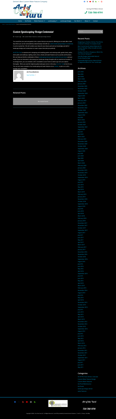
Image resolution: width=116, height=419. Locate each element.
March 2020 (81, 163)
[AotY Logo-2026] (28, 11)
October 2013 (82, 305)
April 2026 (81, 76)
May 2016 (80, 269)
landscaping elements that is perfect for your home (53, 57)
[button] (44, 21)
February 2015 (82, 288)
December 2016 (82, 252)
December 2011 (82, 350)
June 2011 (81, 365)
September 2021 (83, 127)
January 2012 (81, 348)
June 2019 (81, 185)
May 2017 (80, 240)
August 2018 (81, 206)
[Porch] (98, 1)
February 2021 (82, 139)
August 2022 (81, 115)
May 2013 (80, 314)
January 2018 (81, 221)
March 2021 (81, 136)
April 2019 (81, 189)
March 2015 (81, 285)
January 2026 (81, 84)
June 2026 (81, 72)
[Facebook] (84, 1)
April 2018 (81, 213)
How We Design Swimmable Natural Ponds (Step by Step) (88, 57)
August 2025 (81, 96)
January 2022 (81, 122)
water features (82, 391)
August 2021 (81, 129)
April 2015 (81, 283)
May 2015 (80, 281)
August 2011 (81, 360)
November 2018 (82, 199)
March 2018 (81, 216)
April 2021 (81, 134)
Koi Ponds (81, 386)
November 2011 (82, 353)
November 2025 (82, 88)
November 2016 (82, 254)
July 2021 (80, 132)
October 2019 (82, 175)
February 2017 (82, 247)
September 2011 (83, 358)
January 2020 (81, 168)
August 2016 (81, 261)
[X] (87, 1)
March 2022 (81, 120)
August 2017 (81, 233)
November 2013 (82, 302)
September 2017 (83, 230)
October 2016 (82, 257)
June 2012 (81, 336)
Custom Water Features (30, 36)
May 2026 (80, 74)
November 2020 (82, 144)
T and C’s (79, 413)
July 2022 (80, 117)
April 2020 (81, 161)
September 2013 (83, 307)
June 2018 (81, 211)
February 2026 (82, 81)
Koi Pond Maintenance (84, 384)
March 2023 (81, 98)
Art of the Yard (60, 64)
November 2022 (82, 108)
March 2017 (81, 245)
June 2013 (81, 312)
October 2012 (82, 326)
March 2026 (81, 79)
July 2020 (80, 153)
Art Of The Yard (17, 52)
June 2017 (81, 237)
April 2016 (81, 271)
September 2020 (83, 148)
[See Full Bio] (35, 75)
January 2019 (81, 197)
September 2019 (83, 177)
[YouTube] (90, 1)
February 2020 (82, 165)
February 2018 (82, 218)
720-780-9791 (89, 408)
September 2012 (83, 329)
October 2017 (82, 228)
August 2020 (81, 151)
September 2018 (83, 204)
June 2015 (81, 278)
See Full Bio (30, 75)
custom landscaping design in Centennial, (61, 43)
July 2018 (80, 209)
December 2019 (82, 170)
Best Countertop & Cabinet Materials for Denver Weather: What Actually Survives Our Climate (90, 48)
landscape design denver (44, 36)
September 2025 (83, 93)
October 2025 (82, 91)
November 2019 (82, 173)
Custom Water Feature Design (87, 379)
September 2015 (83, 273)
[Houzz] (95, 1)
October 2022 (82, 110)
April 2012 (81, 341)
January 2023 (81, 103)
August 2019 (81, 180)
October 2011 (82, 355)
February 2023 (82, 100)
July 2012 (80, 333)
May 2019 (80, 187)
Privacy (83, 413)
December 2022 (82, 105)
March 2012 (81, 343)
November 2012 (82, 324)
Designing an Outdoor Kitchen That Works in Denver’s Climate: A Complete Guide (90, 43)
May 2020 (80, 158)
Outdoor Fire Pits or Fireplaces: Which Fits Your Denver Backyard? (90, 53)
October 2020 (82, 146)
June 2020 (81, 156)
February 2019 (82, 194)
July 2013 (80, 309)
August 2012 (81, 331)
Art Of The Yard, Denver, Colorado (88, 377)
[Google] (101, 1)
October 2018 (82, 201)
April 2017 (81, 242)
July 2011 (80, 362)
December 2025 (82, 86)
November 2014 (82, 290)
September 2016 (83, 259)
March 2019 (81, 192)
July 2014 (80, 295)
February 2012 (82, 346)
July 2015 (80, 276)
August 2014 (81, 293)
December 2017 (82, 223)
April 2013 (81, 317)
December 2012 (82, 321)
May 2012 (80, 338)
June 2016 (81, 266)
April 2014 (81, 300)
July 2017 (80, 235)
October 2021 (82, 124)
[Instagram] (93, 1)
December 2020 (82, 141)
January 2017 (81, 249)
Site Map (88, 413)
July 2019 (80, 182)
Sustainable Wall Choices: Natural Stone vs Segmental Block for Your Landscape (89, 61)
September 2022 (83, 112)
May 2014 (80, 297)
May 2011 (80, 367)
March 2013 (81, 319)
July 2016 (80, 264)
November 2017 (82, 225)
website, (56, 66)
